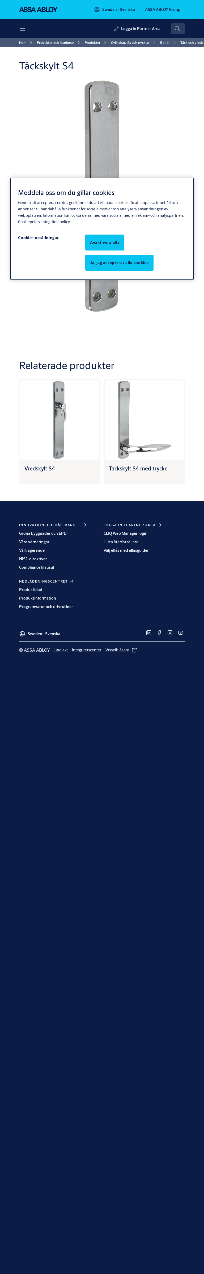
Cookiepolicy (29, 221)
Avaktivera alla (105, 242)
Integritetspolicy (55, 221)
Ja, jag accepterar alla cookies (119, 262)
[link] (26, 42)
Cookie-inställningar (38, 237)
